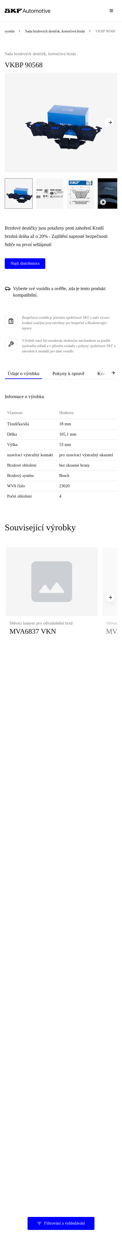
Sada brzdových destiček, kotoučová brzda (55, 31)
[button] (52, 597)
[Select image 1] (19, 193)
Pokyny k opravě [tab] (68, 373)
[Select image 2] (49, 193)
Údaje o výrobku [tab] (23, 373)
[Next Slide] (109, 122)
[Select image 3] (80, 193)
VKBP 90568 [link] (105, 31)
